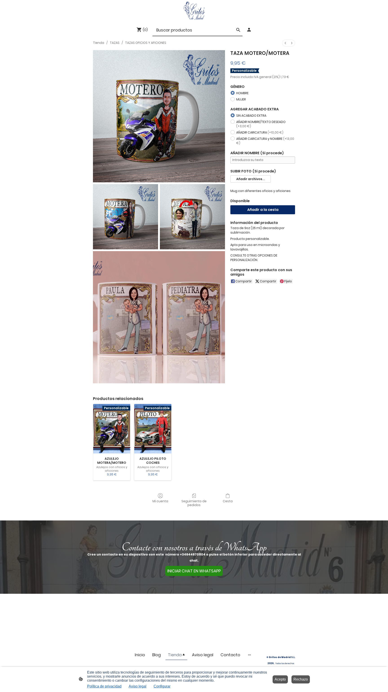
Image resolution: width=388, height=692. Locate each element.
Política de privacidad (104, 686)
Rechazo (300, 679)
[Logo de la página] (194, 11)
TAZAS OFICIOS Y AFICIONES (145, 42)
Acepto (280, 679)
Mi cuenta (160, 501)
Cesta (228, 501)
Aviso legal (137, 686)
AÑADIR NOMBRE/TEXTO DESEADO (261, 124)
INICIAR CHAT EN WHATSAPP (194, 571)
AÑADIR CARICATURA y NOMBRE (265, 140)
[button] (250, 179)
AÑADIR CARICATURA (259, 132)
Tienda (98, 42)
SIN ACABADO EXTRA (251, 115)
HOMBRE (242, 93)
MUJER (241, 99)
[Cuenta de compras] (249, 29)
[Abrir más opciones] (249, 654)
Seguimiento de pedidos (194, 503)
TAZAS (114, 42)
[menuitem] (285, 43)
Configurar (162, 686)
